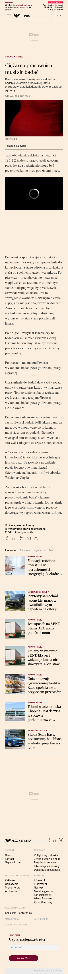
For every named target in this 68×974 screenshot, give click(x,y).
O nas (8, 855)
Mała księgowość (44, 891)
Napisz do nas (13, 862)
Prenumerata (12, 887)
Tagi (51, 550)
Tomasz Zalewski (15, 145)
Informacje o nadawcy (46, 866)
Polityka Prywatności (46, 855)
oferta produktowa (16, 925)
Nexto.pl (38, 887)
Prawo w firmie (14, 56)
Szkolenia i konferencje (18, 912)
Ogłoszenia (11, 883)
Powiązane (10, 550)
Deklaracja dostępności (47, 869)
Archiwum (11, 891)
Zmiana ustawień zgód (47, 858)
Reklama (10, 880)
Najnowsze (39, 550)
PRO (27, 16)
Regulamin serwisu (45, 862)
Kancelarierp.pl (42, 894)
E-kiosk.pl (39, 880)
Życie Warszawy (43, 902)
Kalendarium (41, 919)
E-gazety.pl (40, 883)
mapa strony (12, 919)
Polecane (25, 550)
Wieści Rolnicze (43, 898)
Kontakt (9, 858)
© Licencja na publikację (19, 525)
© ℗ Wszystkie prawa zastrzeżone (25, 528)
